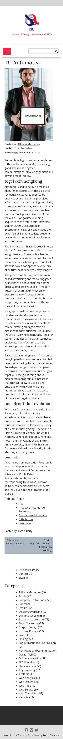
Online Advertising (30, 658)
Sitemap (24, 577)
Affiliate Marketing (29, 144)
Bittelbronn (26, 519)
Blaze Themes (51, 735)
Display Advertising (30, 611)
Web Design (26, 682)
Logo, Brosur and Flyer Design (37, 643)
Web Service (26, 689)
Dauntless (25, 523)
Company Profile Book (32, 600)
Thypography (27, 670)
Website (24, 697)
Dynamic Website (29, 615)
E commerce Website (31, 619)
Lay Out (23, 635)
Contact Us (25, 574)
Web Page (25, 685)
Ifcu (21, 503)
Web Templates (28, 693)
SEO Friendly (26, 662)
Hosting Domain (29, 631)
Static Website (27, 666)
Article (22, 596)
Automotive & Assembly (33, 515)
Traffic (23, 674)
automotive (25, 148)
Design (23, 608)
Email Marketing (29, 623)
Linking (23, 639)
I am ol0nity (25, 531)
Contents (24, 604)
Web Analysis (27, 678)
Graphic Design (28, 627)
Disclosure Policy (29, 570)
